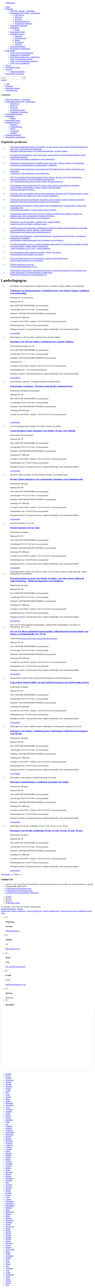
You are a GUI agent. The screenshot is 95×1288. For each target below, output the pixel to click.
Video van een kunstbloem (20, 63)
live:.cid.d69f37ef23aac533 (15, 967)
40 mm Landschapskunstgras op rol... (24, 267)
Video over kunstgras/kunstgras (21, 53)
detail (18, 333)
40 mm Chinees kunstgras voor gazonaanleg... (27, 260)
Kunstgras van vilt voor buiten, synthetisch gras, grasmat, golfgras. (42, 341)
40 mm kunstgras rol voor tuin (24, 527)
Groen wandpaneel (18, 911)
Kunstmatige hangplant (18, 26)
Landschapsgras (21, 38)
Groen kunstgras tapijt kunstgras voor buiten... (27, 254)
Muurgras (18, 36)
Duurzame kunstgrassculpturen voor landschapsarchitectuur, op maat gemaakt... (39, 151)
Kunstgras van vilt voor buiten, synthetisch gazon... (29, 224)
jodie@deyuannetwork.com (16, 985)
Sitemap (20, 909)
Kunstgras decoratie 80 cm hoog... (22, 190)
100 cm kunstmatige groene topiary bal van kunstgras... (30, 218)
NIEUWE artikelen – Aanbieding (22, 11)
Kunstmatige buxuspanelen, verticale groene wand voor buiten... (33, 210)
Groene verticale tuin (34, 911)
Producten (9, 9)
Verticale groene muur (68, 911)
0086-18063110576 (13, 949)
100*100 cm (19, 15)
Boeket (17, 30)
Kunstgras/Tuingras (17, 34)
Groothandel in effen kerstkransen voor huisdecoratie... (30, 173)
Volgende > (7, 874)
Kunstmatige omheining (23, 24)
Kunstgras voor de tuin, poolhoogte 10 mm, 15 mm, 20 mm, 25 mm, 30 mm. (46, 830)
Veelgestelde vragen (13, 67)
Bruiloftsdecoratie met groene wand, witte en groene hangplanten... (34, 196)
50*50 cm (18, 19)
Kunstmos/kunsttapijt (18, 47)
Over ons (9, 70)
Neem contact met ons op (15, 74)
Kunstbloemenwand (22, 21)
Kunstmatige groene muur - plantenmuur (25, 13)
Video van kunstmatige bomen (21, 59)
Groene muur (6, 911)
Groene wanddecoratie (51, 911)
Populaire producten (8, 909)
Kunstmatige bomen (17, 32)
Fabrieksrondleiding (17, 72)
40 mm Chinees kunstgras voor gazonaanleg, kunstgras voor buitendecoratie (46, 479)
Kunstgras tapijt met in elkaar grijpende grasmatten (38, 638)
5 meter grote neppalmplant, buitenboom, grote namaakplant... (32, 159)
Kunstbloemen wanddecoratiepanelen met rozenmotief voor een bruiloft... (37, 240)
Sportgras (18, 44)
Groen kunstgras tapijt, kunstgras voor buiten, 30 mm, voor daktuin (42, 430)
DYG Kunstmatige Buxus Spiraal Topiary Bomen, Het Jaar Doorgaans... (37, 181)
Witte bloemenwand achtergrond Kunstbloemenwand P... (31, 232)
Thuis (8, 7)
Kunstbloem (14, 28)
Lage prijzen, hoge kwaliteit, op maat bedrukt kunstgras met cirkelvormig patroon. (49, 682)
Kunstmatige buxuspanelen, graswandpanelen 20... (28, 275)
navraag (13, 333)
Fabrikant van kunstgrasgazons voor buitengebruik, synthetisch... (34, 165)
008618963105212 (12, 931)
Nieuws (8, 65)
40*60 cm (18, 17)
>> (12, 874)
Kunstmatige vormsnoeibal (20, 49)
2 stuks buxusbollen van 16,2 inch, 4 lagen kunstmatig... (30, 248)
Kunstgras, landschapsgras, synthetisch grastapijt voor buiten (39, 782)
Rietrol (17, 40)
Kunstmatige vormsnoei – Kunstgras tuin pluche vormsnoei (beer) (41, 386)
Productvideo (10, 51)
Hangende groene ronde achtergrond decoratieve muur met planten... (35, 202)
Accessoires (19, 42)
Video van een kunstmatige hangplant (24, 61)
